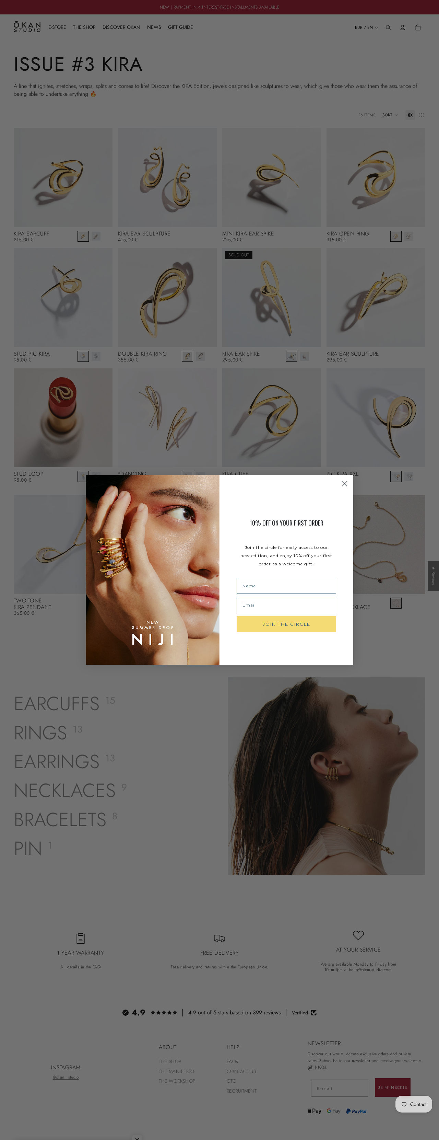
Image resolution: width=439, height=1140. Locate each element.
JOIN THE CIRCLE (286, 624)
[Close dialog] (345, 484)
